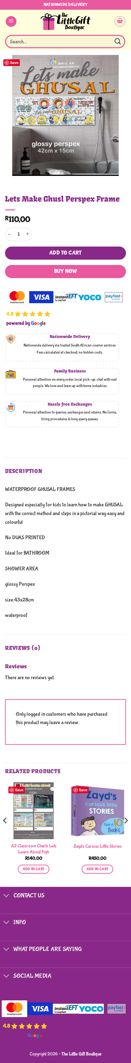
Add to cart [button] (34, 869)
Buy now (65, 271)
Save (14, 62)
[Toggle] (6, 896)
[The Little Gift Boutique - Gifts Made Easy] (65, 21)
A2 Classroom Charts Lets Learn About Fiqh (33, 849)
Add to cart (65, 253)
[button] (11, 21)
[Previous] (5, 834)
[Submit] (118, 41)
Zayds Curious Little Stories (98, 846)
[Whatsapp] (112, 1046)
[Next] (126, 834)
